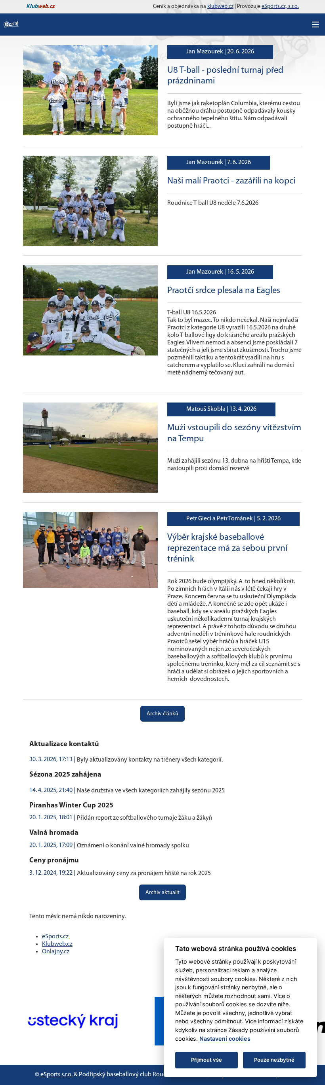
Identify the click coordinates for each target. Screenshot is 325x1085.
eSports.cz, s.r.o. (280, 6)
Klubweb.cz (57, 944)
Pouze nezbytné (274, 1060)
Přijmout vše (206, 1060)
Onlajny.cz (55, 952)
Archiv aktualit (162, 893)
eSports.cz (55, 937)
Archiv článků (162, 714)
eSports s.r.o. (56, 1075)
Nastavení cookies (224, 1038)
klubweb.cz (220, 6)
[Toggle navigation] (315, 24)
